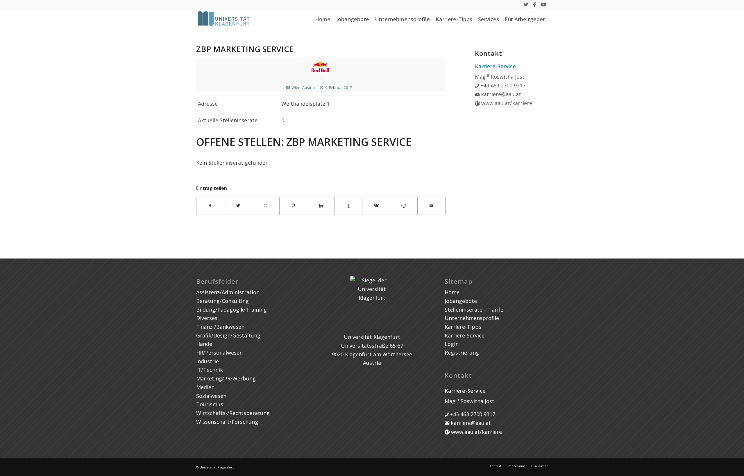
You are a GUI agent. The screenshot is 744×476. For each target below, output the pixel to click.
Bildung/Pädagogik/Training (231, 309)
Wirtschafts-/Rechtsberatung (233, 412)
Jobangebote (352, 19)
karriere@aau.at (500, 94)
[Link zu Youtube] (543, 4)
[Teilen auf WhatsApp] (265, 206)
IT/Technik (209, 369)
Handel (205, 343)
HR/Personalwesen (219, 352)
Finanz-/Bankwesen (220, 326)
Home (322, 19)
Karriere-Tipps (454, 19)
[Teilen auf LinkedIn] (321, 206)
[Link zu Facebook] (534, 4)
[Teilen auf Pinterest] (293, 206)
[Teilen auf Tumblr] (348, 206)
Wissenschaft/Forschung (227, 421)
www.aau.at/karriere (506, 103)
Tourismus (209, 404)
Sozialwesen (211, 395)
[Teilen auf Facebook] (210, 206)
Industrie (207, 361)
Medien (205, 387)
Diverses (206, 318)
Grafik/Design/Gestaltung (228, 335)
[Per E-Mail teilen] (431, 206)
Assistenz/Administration (228, 292)
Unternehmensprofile (402, 19)
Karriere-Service (464, 335)
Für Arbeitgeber (525, 19)
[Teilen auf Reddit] (403, 206)
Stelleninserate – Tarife (474, 309)
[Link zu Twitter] (526, 4)
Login (452, 343)
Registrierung (462, 352)
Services (488, 19)
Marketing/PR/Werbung (226, 378)
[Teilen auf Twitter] (238, 206)
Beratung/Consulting (222, 300)
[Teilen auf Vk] (376, 206)
